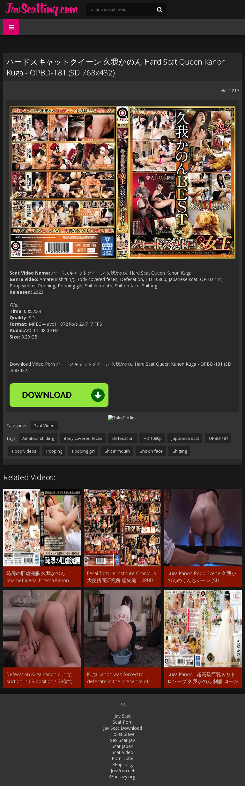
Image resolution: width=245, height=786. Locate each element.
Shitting (179, 451)
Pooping (53, 451)
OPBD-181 (218, 438)
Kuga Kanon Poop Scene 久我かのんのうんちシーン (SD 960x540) (201, 577)
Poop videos (23, 451)
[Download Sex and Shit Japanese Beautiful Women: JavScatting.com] (41, 9)
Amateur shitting (38, 438)
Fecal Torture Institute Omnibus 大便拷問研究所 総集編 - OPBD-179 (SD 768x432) (121, 577)
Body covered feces (82, 438)
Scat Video (44, 425)
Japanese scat (185, 438)
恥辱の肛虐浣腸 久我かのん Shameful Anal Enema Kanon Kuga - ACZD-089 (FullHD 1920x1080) (37, 577)
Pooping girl (83, 451)
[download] (59, 395)
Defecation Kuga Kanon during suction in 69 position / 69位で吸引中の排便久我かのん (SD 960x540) (39, 678)
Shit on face (151, 451)
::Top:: (123, 704)
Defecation (122, 438)
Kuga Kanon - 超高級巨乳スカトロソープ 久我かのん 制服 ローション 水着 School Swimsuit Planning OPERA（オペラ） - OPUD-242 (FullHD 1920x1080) (202, 678)
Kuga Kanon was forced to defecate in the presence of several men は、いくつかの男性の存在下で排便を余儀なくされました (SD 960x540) (120, 678)
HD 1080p (152, 438)
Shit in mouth (117, 451)
